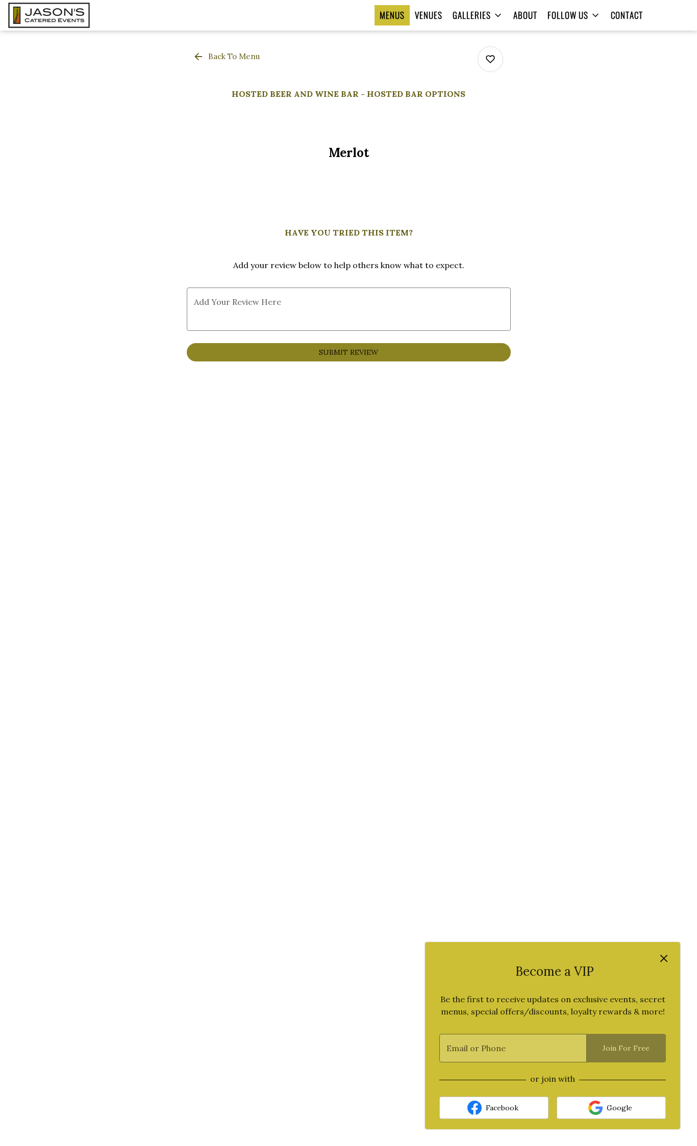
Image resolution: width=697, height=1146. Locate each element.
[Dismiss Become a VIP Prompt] (664, 958)
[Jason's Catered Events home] (67, 15)
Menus (392, 15)
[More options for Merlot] (490, 59)
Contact (627, 15)
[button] (477, 15)
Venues (428, 15)
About (525, 15)
